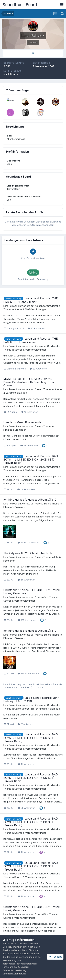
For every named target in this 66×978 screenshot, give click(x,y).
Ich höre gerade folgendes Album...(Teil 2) (30, 499)
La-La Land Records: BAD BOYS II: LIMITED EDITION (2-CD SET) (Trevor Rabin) (30, 459)
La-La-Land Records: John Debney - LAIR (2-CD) (31, 699)
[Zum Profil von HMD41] (10, 102)
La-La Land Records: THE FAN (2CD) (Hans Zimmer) (30, 300)
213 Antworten (28, 620)
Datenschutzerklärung (14, 973)
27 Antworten (30, 445)
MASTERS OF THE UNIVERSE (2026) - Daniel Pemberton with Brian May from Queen (29, 382)
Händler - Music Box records (22, 422)
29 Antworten (27, 489)
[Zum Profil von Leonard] (55, 102)
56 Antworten (27, 579)
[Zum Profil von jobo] (10, 112)
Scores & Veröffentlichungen (30, 309)
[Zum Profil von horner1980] (25, 102)
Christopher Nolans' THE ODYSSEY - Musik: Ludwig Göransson (32, 591)
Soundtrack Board (20, 4)
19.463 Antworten (29, 542)
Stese (38, 389)
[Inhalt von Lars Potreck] (33, 53)
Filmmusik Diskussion (14, 429)
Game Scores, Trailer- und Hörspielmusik (37, 708)
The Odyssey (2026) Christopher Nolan (28, 553)
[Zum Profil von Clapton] (40, 102)
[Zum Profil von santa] (40, 112)
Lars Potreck (10, 305)
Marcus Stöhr (42, 503)
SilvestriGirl (41, 597)
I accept (56, 956)
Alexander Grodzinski (47, 305)
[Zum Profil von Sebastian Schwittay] (25, 112)
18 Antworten (31, 412)
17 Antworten (27, 724)
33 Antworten (37, 328)
